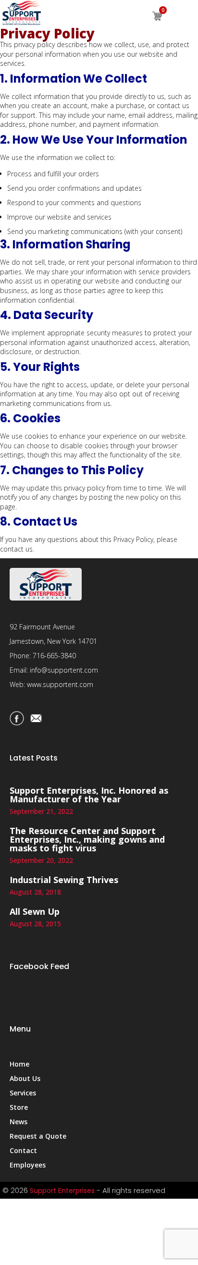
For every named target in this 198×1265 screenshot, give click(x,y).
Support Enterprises (62, 1190)
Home (19, 1063)
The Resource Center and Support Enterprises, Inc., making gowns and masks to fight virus (87, 839)
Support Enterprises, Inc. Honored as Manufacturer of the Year (89, 794)
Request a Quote (38, 1136)
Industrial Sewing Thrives (64, 879)
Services (23, 1092)
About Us (25, 1078)
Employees (28, 1164)
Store (19, 1107)
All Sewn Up (35, 911)
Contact (23, 1150)
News (18, 1121)
